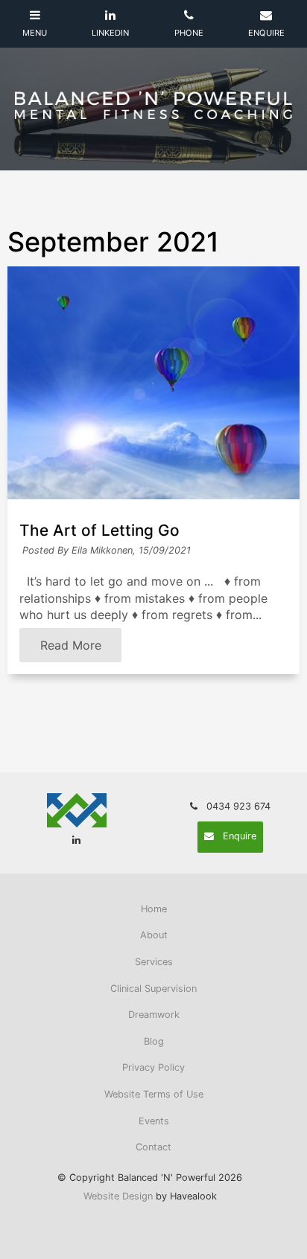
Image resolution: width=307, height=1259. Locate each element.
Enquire (239, 836)
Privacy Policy (153, 1067)
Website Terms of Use (153, 1094)
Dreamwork (154, 1014)
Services (154, 961)
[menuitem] (153, 909)
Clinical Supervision (153, 988)
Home (154, 908)
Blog (154, 1041)
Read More (70, 645)
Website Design (118, 1196)
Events (154, 1121)
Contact (153, 1147)
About (154, 935)
